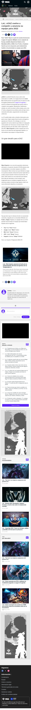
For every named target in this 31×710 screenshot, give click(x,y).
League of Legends (19, 19)
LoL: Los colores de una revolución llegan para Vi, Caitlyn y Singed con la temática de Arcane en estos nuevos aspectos (16, 372)
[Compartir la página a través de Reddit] (11, 35)
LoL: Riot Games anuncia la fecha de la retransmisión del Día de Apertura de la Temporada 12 (15, 265)
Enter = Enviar (17, 316)
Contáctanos (5, 677)
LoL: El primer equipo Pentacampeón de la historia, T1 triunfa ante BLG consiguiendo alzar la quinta (16, 383)
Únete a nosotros (6, 682)
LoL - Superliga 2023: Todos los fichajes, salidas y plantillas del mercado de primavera (15, 529)
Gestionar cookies (6, 692)
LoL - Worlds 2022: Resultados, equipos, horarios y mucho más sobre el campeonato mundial (14, 505)
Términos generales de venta (9, 687)
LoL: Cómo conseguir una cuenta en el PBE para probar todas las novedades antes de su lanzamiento (14, 606)
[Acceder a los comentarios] (14, 35)
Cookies (3, 689)
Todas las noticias (15, 405)
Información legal (6, 684)
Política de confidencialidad (9, 694)
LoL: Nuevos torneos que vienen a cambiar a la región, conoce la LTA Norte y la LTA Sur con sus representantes (16, 389)
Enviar (26, 316)
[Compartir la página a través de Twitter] (9, 35)
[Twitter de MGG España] (5, 671)
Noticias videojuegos (10, 19)
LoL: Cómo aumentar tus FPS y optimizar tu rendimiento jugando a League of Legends (14, 582)
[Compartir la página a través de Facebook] (6, 35)
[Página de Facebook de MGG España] (2, 671)
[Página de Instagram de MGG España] (8, 671)
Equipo (3, 679)
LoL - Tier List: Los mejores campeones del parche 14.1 (14, 480)
